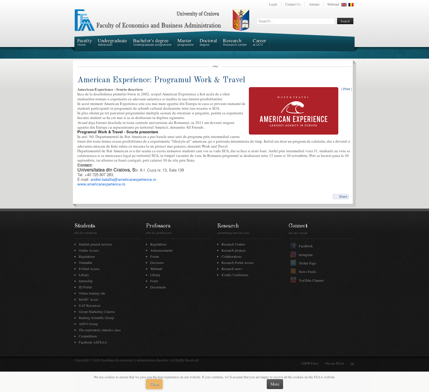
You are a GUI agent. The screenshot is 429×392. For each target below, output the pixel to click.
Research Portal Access (238, 262)
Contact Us (293, 4)
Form (154, 281)
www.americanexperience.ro (101, 184)
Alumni (314, 4)
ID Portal (85, 287)
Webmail (333, 4)
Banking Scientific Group (96, 317)
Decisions (157, 262)
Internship (86, 281)
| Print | (346, 88)
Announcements (161, 250)
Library (84, 274)
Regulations (87, 256)
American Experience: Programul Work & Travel (161, 80)
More (275, 384)
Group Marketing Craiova (97, 311)
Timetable (85, 262)
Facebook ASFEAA (93, 342)
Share (343, 196)
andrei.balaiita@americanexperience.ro (123, 179)
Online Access (89, 250)
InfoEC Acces (88, 299)
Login (273, 4)
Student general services (95, 244)
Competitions (88, 336)
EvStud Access (89, 268)
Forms (154, 256)
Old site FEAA (334, 363)
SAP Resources (90, 305)
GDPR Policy (310, 363)
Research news (232, 268)
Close (154, 384)
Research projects (234, 250)
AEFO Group (88, 323)
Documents (158, 287)
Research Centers (233, 244)
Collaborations (232, 256)
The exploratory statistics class (100, 330)
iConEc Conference (235, 274)
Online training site (92, 293)
